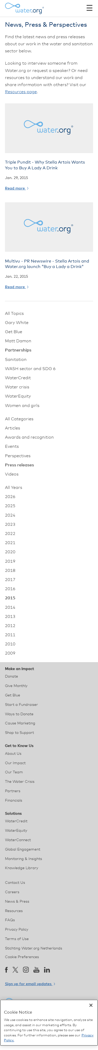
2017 (10, 580)
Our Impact (15, 763)
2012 (10, 626)
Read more (15, 188)
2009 (10, 653)
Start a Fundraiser (21, 705)
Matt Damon (18, 341)
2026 (10, 497)
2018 (10, 570)
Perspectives (18, 456)
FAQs (10, 920)
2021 (10, 543)
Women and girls (22, 406)
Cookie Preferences (22, 957)
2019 (10, 561)
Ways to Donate (19, 714)
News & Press (17, 901)
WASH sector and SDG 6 (30, 369)
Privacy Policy (16, 929)
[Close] (91, 1005)
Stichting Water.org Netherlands (33, 948)
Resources (14, 911)
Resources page (21, 92)
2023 (10, 524)
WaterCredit (18, 378)
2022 (10, 534)
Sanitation (16, 360)
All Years (13, 487)
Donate (11, 676)
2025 (10, 506)
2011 (10, 635)
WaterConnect (18, 840)
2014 (10, 607)
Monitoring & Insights (23, 859)
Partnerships (18, 350)
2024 (10, 515)
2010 (10, 644)
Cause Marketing (20, 723)
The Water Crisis (19, 782)
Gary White (16, 323)
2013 (10, 617)
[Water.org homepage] (24, 8)
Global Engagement (22, 849)
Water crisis (17, 387)
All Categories (19, 419)
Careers (12, 892)
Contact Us (15, 883)
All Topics (14, 313)
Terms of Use (17, 939)
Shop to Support (19, 733)
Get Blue (13, 332)
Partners (12, 791)
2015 (10, 598)
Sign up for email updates (29, 984)
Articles (12, 428)
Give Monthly (16, 686)
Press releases (19, 465)
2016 (10, 589)
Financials (13, 800)
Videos (12, 474)
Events (12, 446)
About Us (13, 754)
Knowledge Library (21, 868)
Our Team (14, 772)
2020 (10, 552)
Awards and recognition (29, 437)
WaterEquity (18, 396)
